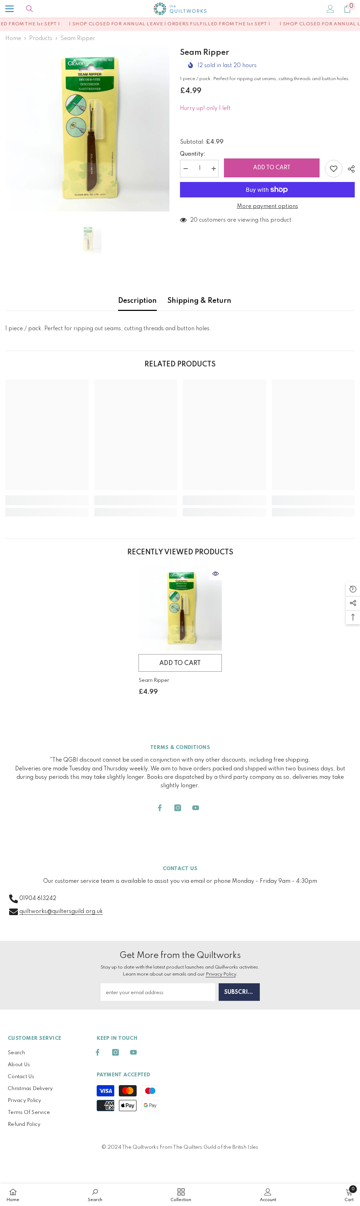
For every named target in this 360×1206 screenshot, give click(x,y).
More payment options (267, 206)
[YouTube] (195, 807)
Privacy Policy (221, 974)
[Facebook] (159, 807)
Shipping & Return (199, 301)
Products (40, 38)
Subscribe (239, 992)
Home (13, 38)
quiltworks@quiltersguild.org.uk (61, 911)
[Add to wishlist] (333, 168)
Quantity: (192, 154)
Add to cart (271, 168)
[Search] (29, 9)
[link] (47, 500)
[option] (87, 129)
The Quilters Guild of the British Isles (215, 1147)
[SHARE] (348, 169)
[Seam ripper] (180, 609)
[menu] (9, 9)
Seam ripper (154, 680)
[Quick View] (215, 573)
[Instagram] (177, 807)
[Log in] (330, 9)
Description (137, 301)
